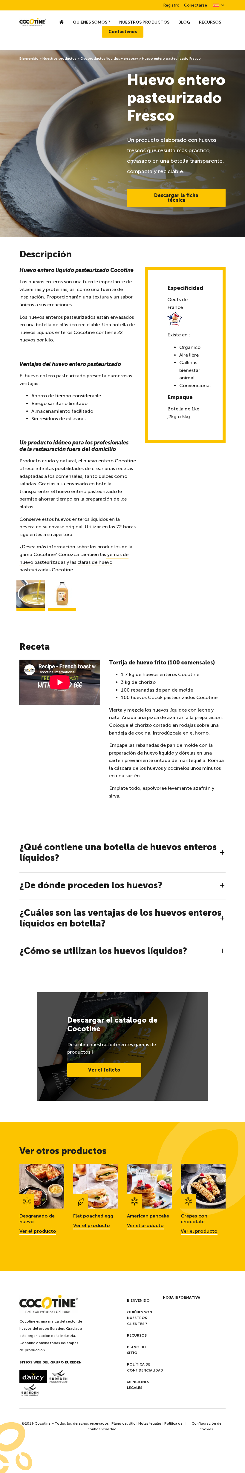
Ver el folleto (104, 1070)
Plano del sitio (137, 1350)
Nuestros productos (144, 22)
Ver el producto (37, 1231)
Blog (184, 22)
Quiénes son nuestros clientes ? (139, 1318)
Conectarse (195, 5)
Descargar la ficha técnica (176, 198)
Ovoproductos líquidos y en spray (109, 58)
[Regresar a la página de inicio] (32, 22)
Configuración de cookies (206, 1426)
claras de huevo (94, 562)
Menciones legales (138, 1385)
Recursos (210, 22)
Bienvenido (29, 58)
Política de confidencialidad (145, 1367)
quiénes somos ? (91, 22)
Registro (171, 5)
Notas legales (150, 1423)
